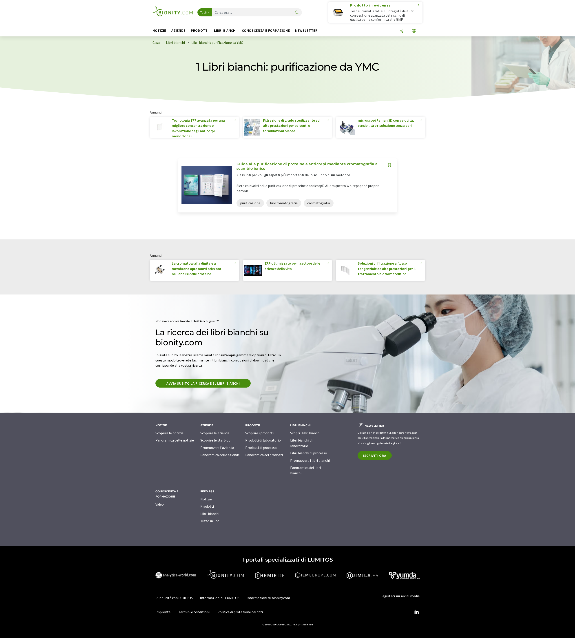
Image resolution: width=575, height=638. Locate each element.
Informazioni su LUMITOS (219, 598)
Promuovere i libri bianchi (310, 460)
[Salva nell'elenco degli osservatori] (389, 165)
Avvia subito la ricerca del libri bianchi (203, 383)
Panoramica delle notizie (174, 440)
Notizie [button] (159, 30)
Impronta (162, 612)
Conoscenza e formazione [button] (266, 30)
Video (159, 504)
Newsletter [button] (306, 30)
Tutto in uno (209, 521)
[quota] (401, 31)
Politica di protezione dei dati (240, 612)
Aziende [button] (178, 30)
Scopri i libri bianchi (305, 433)
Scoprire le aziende (214, 433)
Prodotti (207, 506)
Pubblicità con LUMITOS (174, 598)
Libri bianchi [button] (225, 30)
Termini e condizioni (194, 612)
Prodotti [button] (200, 30)
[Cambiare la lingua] (414, 31)
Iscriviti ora (374, 455)
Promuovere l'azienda (217, 447)
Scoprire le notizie (169, 433)
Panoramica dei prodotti (264, 455)
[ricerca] (297, 12)
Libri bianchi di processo (308, 453)
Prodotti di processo (261, 447)
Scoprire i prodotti (259, 433)
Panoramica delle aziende (220, 455)
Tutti (203, 12)
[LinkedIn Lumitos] (416, 612)
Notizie (206, 499)
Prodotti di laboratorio (263, 440)
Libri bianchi (209, 513)
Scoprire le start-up (215, 440)
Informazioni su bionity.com (268, 598)
